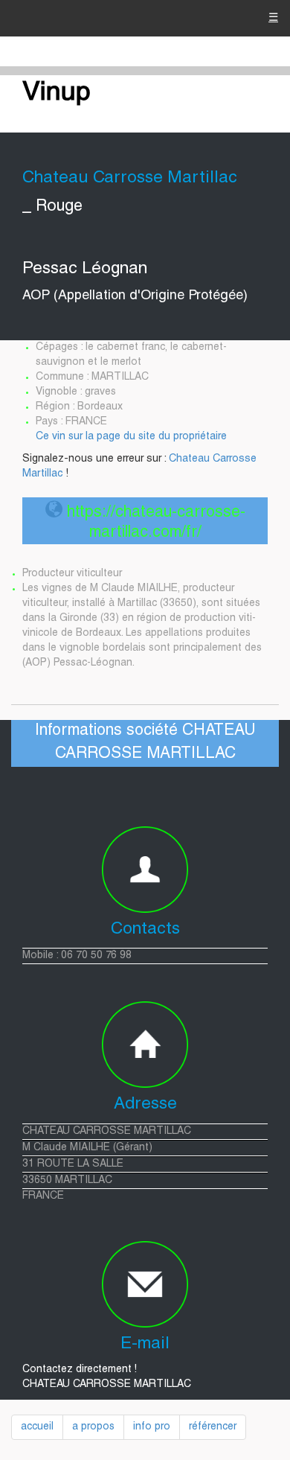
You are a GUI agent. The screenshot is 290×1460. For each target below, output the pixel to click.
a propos (93, 1427)
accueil (37, 1427)
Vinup (56, 93)
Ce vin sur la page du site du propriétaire (131, 437)
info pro (151, 1427)
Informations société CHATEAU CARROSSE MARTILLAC (145, 743)
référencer (212, 1427)
